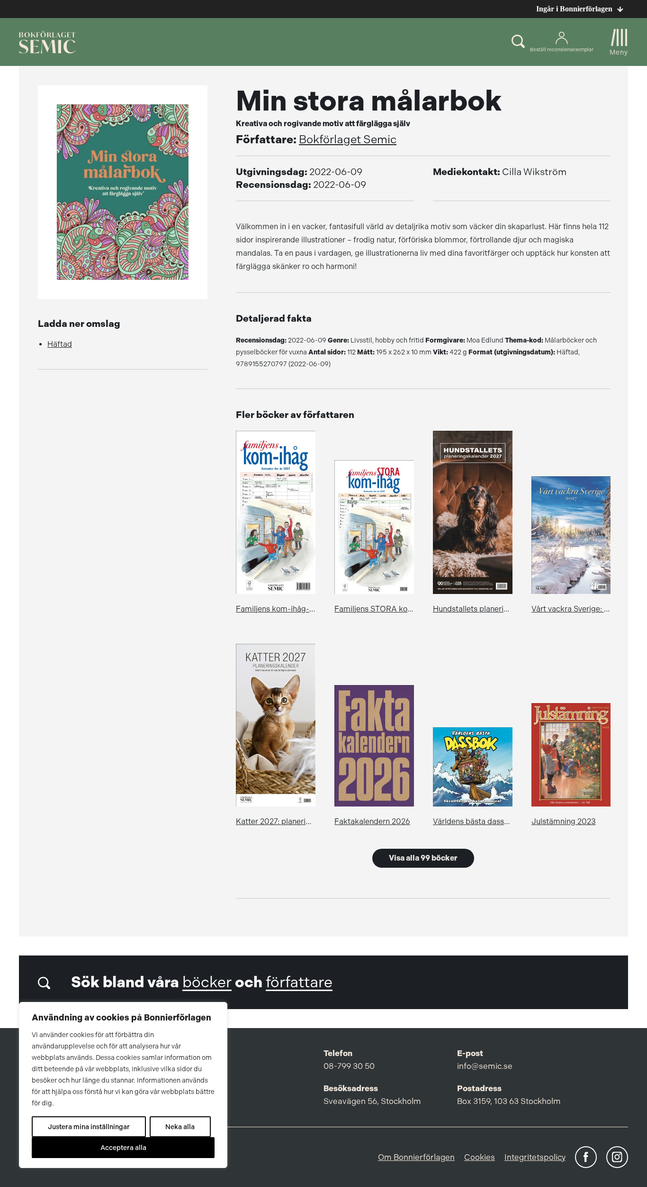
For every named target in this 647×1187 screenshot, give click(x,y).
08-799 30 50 (349, 1066)
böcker (207, 982)
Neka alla (180, 1127)
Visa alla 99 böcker (423, 857)
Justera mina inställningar (89, 1127)
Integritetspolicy (535, 1157)
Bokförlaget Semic (347, 139)
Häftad (59, 344)
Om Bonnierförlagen (416, 1157)
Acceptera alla (123, 1147)
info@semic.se (484, 1066)
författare (299, 982)
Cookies (479, 1157)
